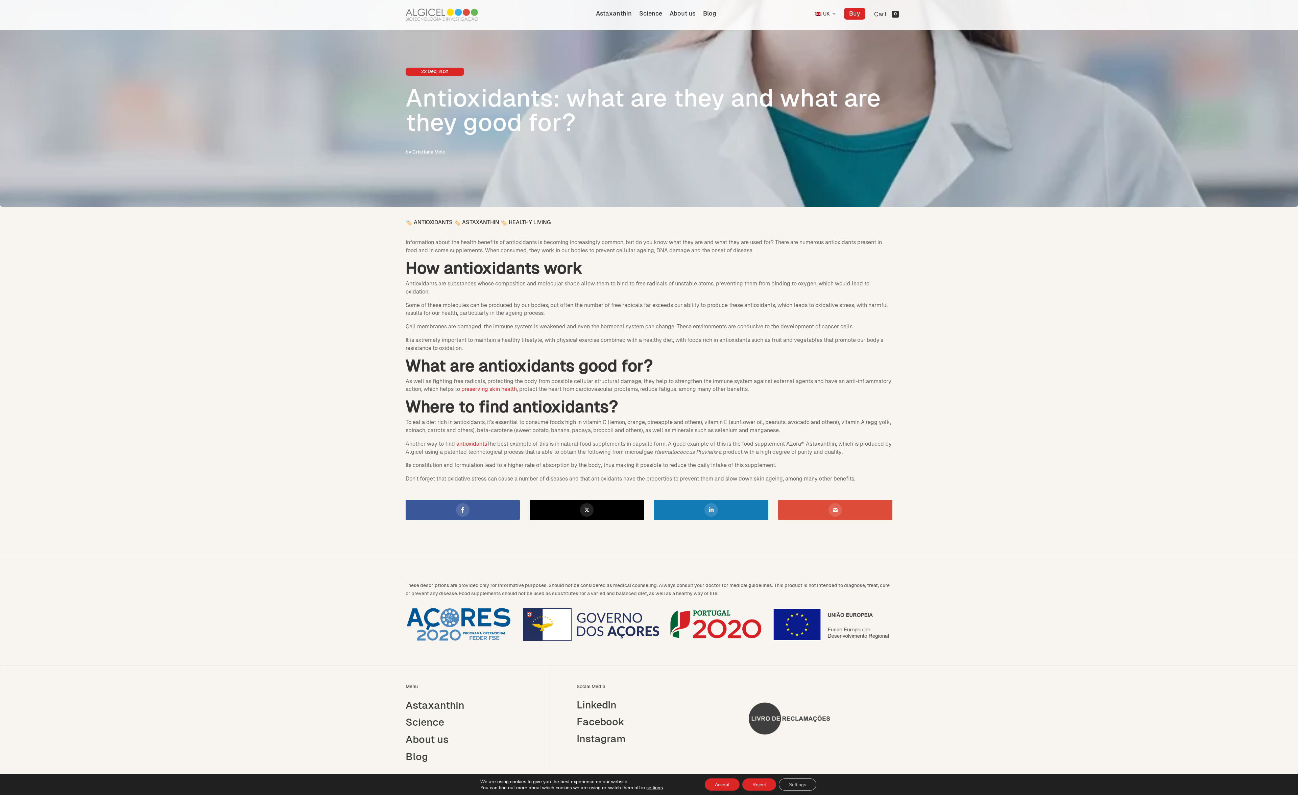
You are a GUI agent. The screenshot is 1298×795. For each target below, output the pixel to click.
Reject (759, 784)
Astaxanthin (614, 14)
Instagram (601, 739)
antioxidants (471, 444)
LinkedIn (597, 705)
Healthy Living (530, 222)
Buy (854, 13)
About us (683, 14)
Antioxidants (433, 222)
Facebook (600, 722)
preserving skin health (489, 389)
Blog (709, 14)
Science (650, 14)
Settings (797, 784)
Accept (722, 784)
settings (654, 787)
